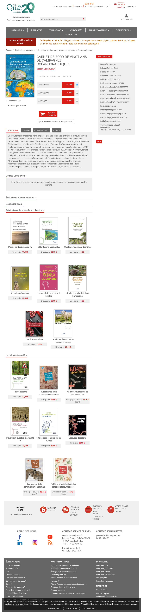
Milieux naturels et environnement (64, 578)
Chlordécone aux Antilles (49, 247)
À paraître (36, 30)
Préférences (53, 608)
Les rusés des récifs (77, 438)
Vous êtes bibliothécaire (105, 575)
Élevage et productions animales (63, 572)
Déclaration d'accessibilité (106, 597)
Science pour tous (58, 590)
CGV (7, 572)
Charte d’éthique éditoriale (16, 593)
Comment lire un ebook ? (15, 587)
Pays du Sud (55, 581)
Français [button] (131, 6)
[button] (49, 174)
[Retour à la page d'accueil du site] (21, 8)
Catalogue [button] (17, 30)
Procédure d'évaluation (105, 581)
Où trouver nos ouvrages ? (16, 581)
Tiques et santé (20, 392)
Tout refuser (89, 608)
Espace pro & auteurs (62, 6)
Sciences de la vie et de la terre (63, 587)
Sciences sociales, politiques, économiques (68, 593)
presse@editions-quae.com (108, 535)
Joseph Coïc (42, 69)
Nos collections (12, 569)
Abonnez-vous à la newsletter (121, 5)
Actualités (71, 34)
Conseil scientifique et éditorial (18, 590)
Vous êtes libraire (103, 572)
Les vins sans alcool (34, 339)
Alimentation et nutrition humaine (64, 569)
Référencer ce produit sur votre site (56, 122)
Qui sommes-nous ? (13, 565)
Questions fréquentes (14, 596)
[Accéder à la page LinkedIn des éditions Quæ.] (20, 542)
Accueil (9, 50)
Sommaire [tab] (26, 130)
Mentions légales (103, 594)
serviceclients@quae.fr (72, 535)
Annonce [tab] (56, 130)
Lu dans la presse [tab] (41, 130)
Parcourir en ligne (14, 100)
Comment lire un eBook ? (110, 125)
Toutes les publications (25, 50)
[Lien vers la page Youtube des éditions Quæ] (50, 537)
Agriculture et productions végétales (65, 565)
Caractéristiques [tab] (104, 56)
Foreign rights (101, 578)
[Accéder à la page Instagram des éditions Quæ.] (35, 542)
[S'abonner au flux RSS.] (50, 542)
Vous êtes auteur (103, 565)
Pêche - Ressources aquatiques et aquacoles (68, 584)
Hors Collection (53, 76)
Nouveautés (76, 30)
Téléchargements (13, 575)
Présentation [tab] (12, 130)
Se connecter (126, 19)
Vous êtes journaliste (104, 569)
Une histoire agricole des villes (77, 247)
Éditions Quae (112, 68)
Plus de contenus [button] (98, 30)
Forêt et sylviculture (58, 575)
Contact (78, 6)
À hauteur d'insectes (20, 293)
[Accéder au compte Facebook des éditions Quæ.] (20, 537)
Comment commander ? (15, 578)
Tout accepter (71, 608)
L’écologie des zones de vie (20, 247)
